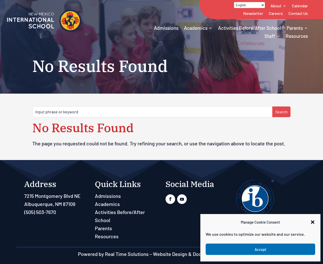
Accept (260, 249)
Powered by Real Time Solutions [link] (113, 254)
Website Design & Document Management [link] (199, 254)
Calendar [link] (300, 5)
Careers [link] (276, 13)
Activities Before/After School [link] (249, 28)
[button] (312, 222)
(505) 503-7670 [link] (40, 212)
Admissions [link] (166, 28)
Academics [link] (195, 28)
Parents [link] (295, 28)
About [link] (276, 5)
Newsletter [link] (253, 13)
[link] (44, 31)
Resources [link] (297, 36)
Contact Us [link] (298, 13)
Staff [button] (269, 36)
